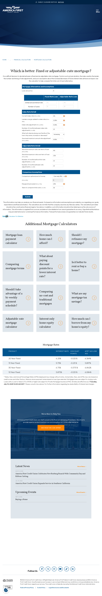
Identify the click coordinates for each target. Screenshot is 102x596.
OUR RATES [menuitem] (59, 539)
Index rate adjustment (32, 125)
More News (81, 466)
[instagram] (54, 569)
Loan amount (27, 91)
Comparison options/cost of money (33, 176)
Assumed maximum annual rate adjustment (36, 139)
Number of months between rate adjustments (32, 166)
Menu (97, 11)
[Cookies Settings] (6, 590)
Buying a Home (21, 499)
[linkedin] (72, 569)
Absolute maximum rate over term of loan (36, 155)
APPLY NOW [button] (14, 41)
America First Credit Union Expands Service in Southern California (42, 483)
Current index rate (31, 116)
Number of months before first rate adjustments (33, 161)
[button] (51, 428)
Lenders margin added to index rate (35, 120)
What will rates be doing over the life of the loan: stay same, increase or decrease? (36, 134)
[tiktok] (66, 569)
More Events (80, 492)
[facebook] (41, 569)
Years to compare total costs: (34, 187)
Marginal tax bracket (32, 184)
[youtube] (60, 569)
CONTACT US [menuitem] (60, 554)
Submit (27, 197)
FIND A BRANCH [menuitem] (61, 547)
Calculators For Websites (16, 216)
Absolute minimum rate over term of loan (35, 150)
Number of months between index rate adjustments (34, 129)
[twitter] (48, 569)
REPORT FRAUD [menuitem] (42, 560)
